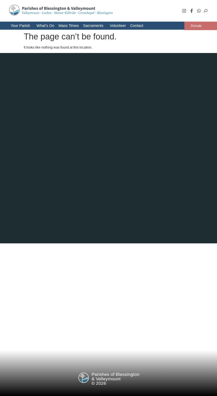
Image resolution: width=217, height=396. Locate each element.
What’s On (45, 26)
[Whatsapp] (199, 11)
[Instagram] (184, 11)
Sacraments (93, 26)
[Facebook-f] (191, 11)
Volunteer (118, 26)
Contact (136, 26)
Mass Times (68, 26)
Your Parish (20, 26)
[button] (22, 26)
